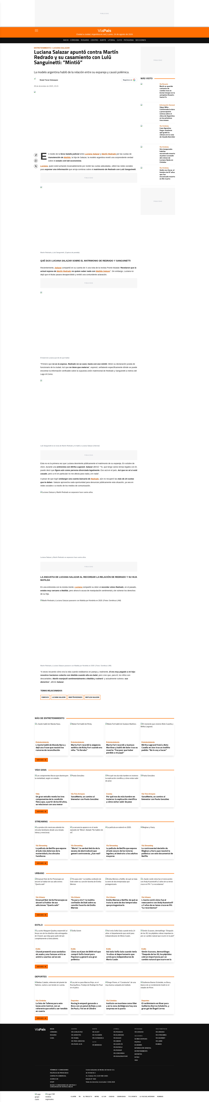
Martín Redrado (75, 697)
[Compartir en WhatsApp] (36, 161)
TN (80, 1096)
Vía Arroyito (76, 1035)
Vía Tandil (75, 1038)
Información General (143, 1048)
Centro (94, 40)
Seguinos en (127, 80)
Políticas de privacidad (59, 1073)
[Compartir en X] (36, 166)
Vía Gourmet (160, 1038)
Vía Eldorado (118, 1035)
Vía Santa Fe (118, 1044)
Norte (103, 40)
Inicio (65, 40)
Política (138, 1042)
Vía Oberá (117, 1041)
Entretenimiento (42, 48)
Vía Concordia (119, 1053)
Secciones (140, 40)
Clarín (73, 1096)
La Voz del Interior (147, 1096)
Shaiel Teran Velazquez (49, 80)
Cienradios (121, 1096)
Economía (138, 1045)
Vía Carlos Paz (77, 1032)
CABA (52, 1038)
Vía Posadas (118, 1032)
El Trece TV (87, 1096)
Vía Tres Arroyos (78, 1041)
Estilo (137, 1057)
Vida (136, 1060)
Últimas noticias (141, 1039)
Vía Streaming (161, 1035)
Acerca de (54, 1079)
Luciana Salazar (61, 48)
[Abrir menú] (55, 30)
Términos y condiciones (59, 1070)
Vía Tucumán (97, 1035)
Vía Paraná (117, 1050)
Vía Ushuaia (139, 1032)
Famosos (45, 697)
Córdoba (74, 40)
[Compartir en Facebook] (36, 155)
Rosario (85, 40)
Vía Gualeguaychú (120, 1056)
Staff (52, 1082)
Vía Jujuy (95, 1032)
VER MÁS (40, 760)
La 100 (104, 1096)
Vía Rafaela (117, 1047)
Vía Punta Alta (76, 1044)
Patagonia (129, 40)
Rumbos (159, 1044)
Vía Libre (159, 1041)
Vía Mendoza (97, 1045)
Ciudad (111, 1096)
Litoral (111, 40)
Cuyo (119, 40)
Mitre (97, 1096)
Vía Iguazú (117, 1038)
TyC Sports (132, 1096)
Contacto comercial (58, 1076)
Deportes (138, 1054)
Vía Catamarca (98, 1038)
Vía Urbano (160, 1032)
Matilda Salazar (92, 697)
